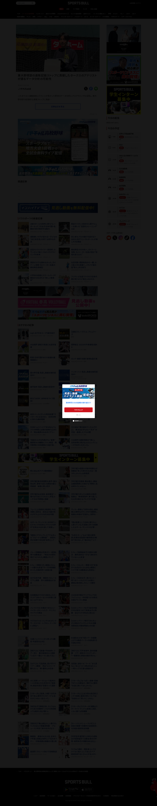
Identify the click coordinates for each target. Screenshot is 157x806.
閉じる (78, 415)
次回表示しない (78, 421)
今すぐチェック (78, 410)
